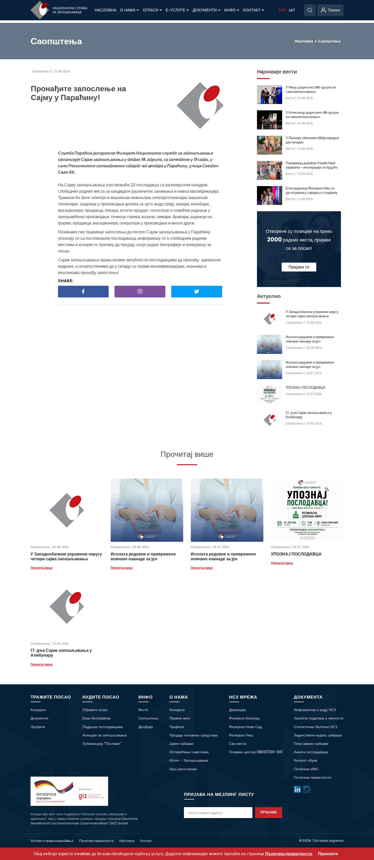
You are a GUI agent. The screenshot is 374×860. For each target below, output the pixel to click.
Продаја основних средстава (193, 735)
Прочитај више (42, 568)
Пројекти (38, 726)
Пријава (268, 812)
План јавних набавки (311, 743)
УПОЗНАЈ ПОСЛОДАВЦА (305, 387)
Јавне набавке (181, 743)
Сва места (237, 743)
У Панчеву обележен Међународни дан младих (312, 140)
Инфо (230, 10)
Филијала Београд (244, 718)
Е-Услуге (175, 10)
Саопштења (329, 41)
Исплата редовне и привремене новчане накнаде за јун (310, 364)
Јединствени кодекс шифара (318, 735)
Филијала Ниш (241, 735)
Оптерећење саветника (189, 752)
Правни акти (179, 718)
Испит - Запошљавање (188, 760)
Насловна (105, 10)
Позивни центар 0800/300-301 (255, 752)
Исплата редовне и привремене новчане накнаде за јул (310, 339)
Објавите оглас (95, 709)
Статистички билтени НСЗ (315, 726)
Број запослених (183, 769)
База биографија (96, 718)
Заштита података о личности (318, 718)
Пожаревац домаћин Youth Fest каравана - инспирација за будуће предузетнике (311, 165)
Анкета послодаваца (311, 752)
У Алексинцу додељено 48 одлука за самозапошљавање (312, 114)
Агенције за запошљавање (104, 735)
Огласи (150, 10)
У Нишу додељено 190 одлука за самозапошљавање (311, 89)
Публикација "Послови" (101, 743)
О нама (127, 10)
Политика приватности (313, 777)
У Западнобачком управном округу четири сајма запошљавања (312, 314)
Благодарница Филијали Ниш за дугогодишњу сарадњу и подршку (312, 190)
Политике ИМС (306, 769)
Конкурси (38, 709)
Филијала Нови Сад (245, 726)
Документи (205, 10)
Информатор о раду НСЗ (315, 709)
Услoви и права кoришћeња (52, 840)
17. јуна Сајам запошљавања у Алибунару (309, 415)
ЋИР (282, 10)
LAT (292, 10)
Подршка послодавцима (102, 726)
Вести (290, 98)
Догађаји (145, 726)
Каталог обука (305, 760)
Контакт (252, 10)
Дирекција (237, 709)
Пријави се (299, 267)
